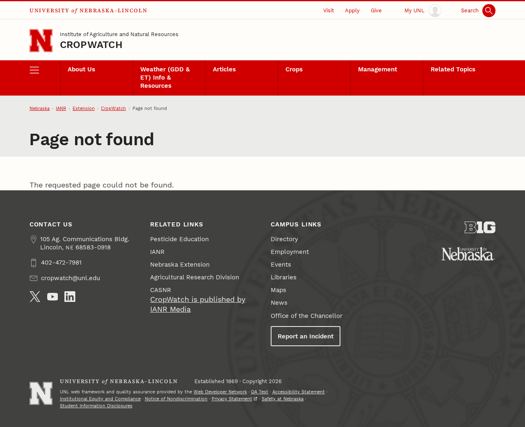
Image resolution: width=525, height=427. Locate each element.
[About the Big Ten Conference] (480, 227)
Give (376, 10)
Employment (290, 252)
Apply (352, 10)
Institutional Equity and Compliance (100, 399)
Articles (224, 69)
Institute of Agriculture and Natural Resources (119, 34)
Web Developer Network (220, 392)
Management (377, 69)
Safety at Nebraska (283, 399)
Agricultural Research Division (194, 277)
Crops (294, 69)
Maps (278, 290)
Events (281, 264)
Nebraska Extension (180, 264)
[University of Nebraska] (468, 253)
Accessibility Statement (298, 392)
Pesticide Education (179, 239)
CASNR (160, 290)
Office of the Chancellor (306, 316)
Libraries (284, 277)
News (279, 302)
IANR (61, 108)
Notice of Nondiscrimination (176, 399)
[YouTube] (52, 296)
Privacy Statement (232, 399)
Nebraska (40, 108)
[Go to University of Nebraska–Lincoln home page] (41, 40)
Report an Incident (305, 336)
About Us (81, 69)
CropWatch (91, 44)
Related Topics (453, 69)
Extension (84, 108)
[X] (35, 296)
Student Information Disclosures (96, 406)
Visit (328, 10)
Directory (284, 239)
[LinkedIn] (69, 296)
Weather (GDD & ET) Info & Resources (165, 77)
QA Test (259, 392)
